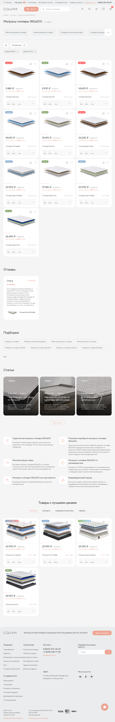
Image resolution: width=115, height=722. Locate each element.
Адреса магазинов (102, 633)
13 (35, 555)
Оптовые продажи (10, 692)
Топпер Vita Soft (48, 97)
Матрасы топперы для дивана (35, 341)
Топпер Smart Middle (86, 196)
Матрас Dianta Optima (87, 555)
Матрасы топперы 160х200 (66, 348)
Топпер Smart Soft (13, 245)
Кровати (46, 511)
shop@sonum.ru (49, 655)
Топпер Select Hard (86, 146)
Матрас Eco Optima (13, 555)
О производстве (9, 700)
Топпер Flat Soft (48, 146)
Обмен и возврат (29, 653)
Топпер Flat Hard (85, 97)
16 (108, 555)
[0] (111, 9)
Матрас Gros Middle (49, 555)
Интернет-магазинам (11, 688)
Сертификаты (8, 649)
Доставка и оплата (46, 2)
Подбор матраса (76, 2)
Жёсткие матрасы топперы (61, 341)
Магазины (18, 2)
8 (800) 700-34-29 (105, 2)
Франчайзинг (8, 680)
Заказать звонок (90, 2)
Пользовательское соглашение (38, 718)
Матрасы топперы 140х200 (41, 348)
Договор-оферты (30, 669)
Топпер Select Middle (14, 196)
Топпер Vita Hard (12, 97)
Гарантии (6, 653)
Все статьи (57, 423)
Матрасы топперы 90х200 (15, 348)
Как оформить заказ (31, 661)
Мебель (82, 511)
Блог (5, 665)
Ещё (4, 357)
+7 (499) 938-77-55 (52, 652)
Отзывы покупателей (11, 669)
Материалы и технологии (13, 657)
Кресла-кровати (80, 633)
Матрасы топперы (12, 341)
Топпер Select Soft (49, 196)
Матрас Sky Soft (12, 604)
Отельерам (7, 684)
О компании (31, 2)
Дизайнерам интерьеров (13, 696)
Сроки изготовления (11, 661)
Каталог (33, 9)
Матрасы (33, 511)
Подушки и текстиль (64, 511)
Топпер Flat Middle (13, 146)
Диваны (68, 633)
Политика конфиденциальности (13, 718)
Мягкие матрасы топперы (86, 341)
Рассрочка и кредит (31, 649)
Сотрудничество (61, 2)
